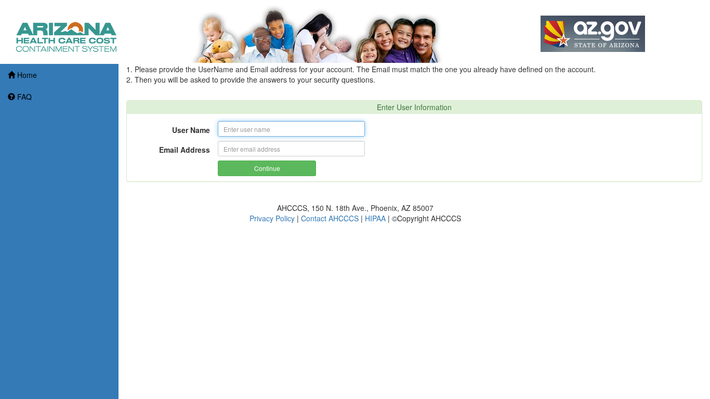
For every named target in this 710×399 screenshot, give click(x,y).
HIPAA (375, 218)
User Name (191, 130)
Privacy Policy (272, 218)
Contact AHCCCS (330, 218)
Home (27, 75)
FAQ (24, 96)
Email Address (184, 149)
